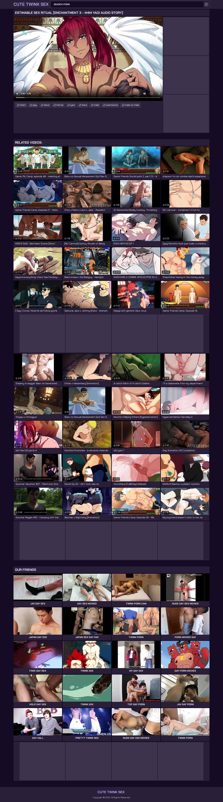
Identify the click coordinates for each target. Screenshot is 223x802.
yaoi (72, 105)
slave (46, 105)
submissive (112, 105)
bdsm (23, 105)
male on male (132, 105)
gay (35, 105)
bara (84, 105)
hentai (59, 105)
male (96, 105)
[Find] (206, 4)
